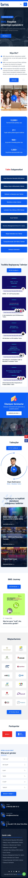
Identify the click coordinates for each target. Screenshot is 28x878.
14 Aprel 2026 (8, 618)
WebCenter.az (20, 874)
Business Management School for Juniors (13, 855)
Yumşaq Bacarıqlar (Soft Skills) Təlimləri (13, 860)
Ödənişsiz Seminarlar (8, 862)
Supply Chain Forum (10, 559)
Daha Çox (14, 80)
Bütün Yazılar (13, 586)
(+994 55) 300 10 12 (12, 807)
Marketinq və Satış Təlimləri (10, 847)
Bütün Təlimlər (13, 270)
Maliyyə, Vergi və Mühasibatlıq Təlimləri (13, 842)
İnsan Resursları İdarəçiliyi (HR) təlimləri (13, 291)
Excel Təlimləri (6, 852)
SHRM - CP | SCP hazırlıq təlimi (11, 293)
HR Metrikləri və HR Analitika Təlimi (12, 338)
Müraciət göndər (8, 793)
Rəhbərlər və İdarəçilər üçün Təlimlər (12, 845)
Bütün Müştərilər (14, 712)
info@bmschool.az (12, 815)
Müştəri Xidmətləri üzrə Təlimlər (11, 857)
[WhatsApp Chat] (24, 874)
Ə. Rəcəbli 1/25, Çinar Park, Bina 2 (16, 825)
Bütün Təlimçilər (13, 448)
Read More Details (8, 524)
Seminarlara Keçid (13, 413)
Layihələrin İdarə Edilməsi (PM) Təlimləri (13, 850)
